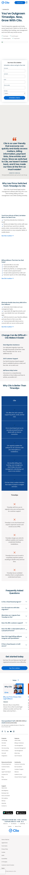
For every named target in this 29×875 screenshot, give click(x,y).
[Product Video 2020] (14, 48)
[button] (11, 680)
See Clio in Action (14, 668)
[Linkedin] (8, 731)
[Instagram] (13, 731)
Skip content (6, 679)
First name (6, 68)
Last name (6, 73)
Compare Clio (6, 9)
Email (5, 79)
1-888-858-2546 (20, 721)
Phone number (7, 85)
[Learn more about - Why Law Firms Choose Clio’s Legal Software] (13, 698)
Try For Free (20, 2)
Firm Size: (6, 90)
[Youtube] (11, 731)
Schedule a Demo (14, 98)
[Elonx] (5, 731)
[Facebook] (2, 731)
